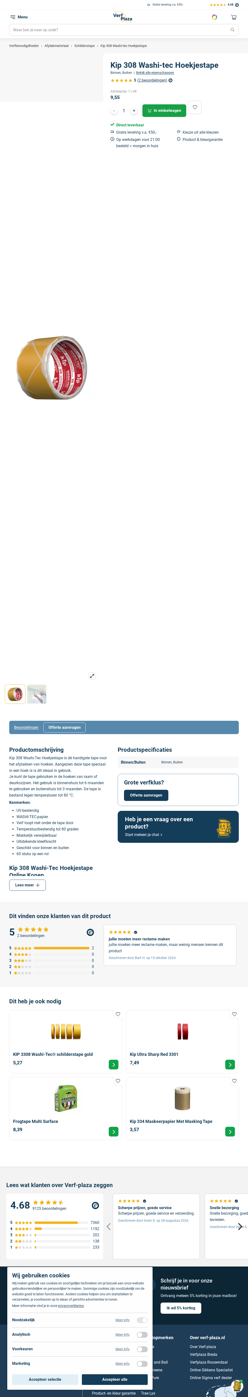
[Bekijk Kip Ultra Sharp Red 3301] (182, 1041)
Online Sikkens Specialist (211, 1370)
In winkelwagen (167, 110)
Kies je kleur (214, 17)
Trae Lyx (148, 1393)
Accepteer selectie (45, 1379)
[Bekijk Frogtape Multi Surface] (65, 1108)
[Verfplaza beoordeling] (54, 1205)
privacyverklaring (71, 1306)
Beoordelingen (26, 727)
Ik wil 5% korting (181, 1308)
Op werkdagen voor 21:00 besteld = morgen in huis (138, 142)
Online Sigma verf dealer (211, 1378)
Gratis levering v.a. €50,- (47, 4)
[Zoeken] (232, 30)
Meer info (123, 1320)
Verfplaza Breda (203, 1354)
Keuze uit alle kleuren (201, 132)
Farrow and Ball (154, 1362)
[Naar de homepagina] (122, 17)
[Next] (239, 1226)
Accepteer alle (114, 1379)
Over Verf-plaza (203, 1347)
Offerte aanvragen (64, 727)
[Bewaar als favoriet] (195, 107)
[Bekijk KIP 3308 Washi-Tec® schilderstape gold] (65, 1041)
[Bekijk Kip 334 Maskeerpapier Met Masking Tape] (182, 1108)
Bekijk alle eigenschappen (155, 73)
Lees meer (24, 885)
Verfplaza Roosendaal (209, 1362)
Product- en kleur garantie (114, 1393)
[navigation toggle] (13, 17)
